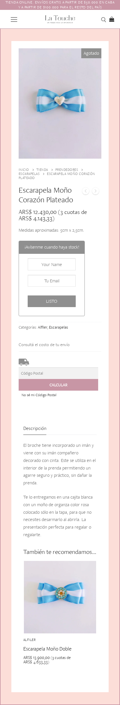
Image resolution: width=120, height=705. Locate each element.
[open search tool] (103, 19)
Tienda (42, 169)
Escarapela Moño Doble (47, 648)
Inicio (24, 169)
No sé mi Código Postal (39, 394)
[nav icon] (14, 19)
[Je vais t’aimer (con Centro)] (85, 192)
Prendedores (66, 169)
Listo (51, 301)
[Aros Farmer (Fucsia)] (95, 192)
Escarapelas (29, 173)
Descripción (34, 428)
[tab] (34, 428)
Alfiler (42, 327)
